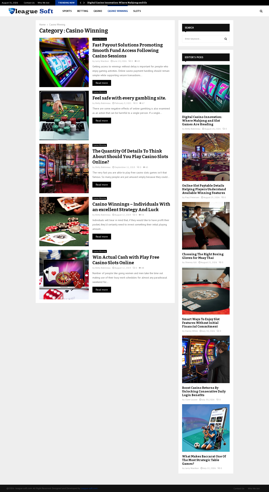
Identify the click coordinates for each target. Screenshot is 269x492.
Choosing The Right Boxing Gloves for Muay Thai (203, 256)
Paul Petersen (192, 197)
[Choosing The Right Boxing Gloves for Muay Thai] (206, 226)
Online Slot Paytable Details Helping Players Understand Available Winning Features (204, 189)
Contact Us (29, 2)
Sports (67, 11)
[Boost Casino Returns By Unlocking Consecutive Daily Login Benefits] (206, 359)
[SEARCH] (226, 38)
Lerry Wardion (102, 61)
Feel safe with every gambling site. (129, 98)
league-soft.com (89, 488)
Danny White (191, 331)
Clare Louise (191, 399)
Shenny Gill (191, 262)
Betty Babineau (103, 103)
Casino (98, 11)
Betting (82, 11)
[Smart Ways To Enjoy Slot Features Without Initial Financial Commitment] (206, 291)
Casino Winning (118, 11)
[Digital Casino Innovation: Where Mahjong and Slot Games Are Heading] (206, 88)
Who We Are (43, 2)
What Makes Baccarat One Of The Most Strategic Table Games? (204, 460)
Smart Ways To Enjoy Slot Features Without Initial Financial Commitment (201, 322)
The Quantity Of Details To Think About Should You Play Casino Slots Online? (130, 157)
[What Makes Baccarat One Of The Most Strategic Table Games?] (206, 428)
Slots (137, 11)
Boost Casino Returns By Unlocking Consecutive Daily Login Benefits (204, 391)
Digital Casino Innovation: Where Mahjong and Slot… (118, 2)
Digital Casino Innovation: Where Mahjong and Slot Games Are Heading (202, 120)
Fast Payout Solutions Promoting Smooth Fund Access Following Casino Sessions (127, 50)
